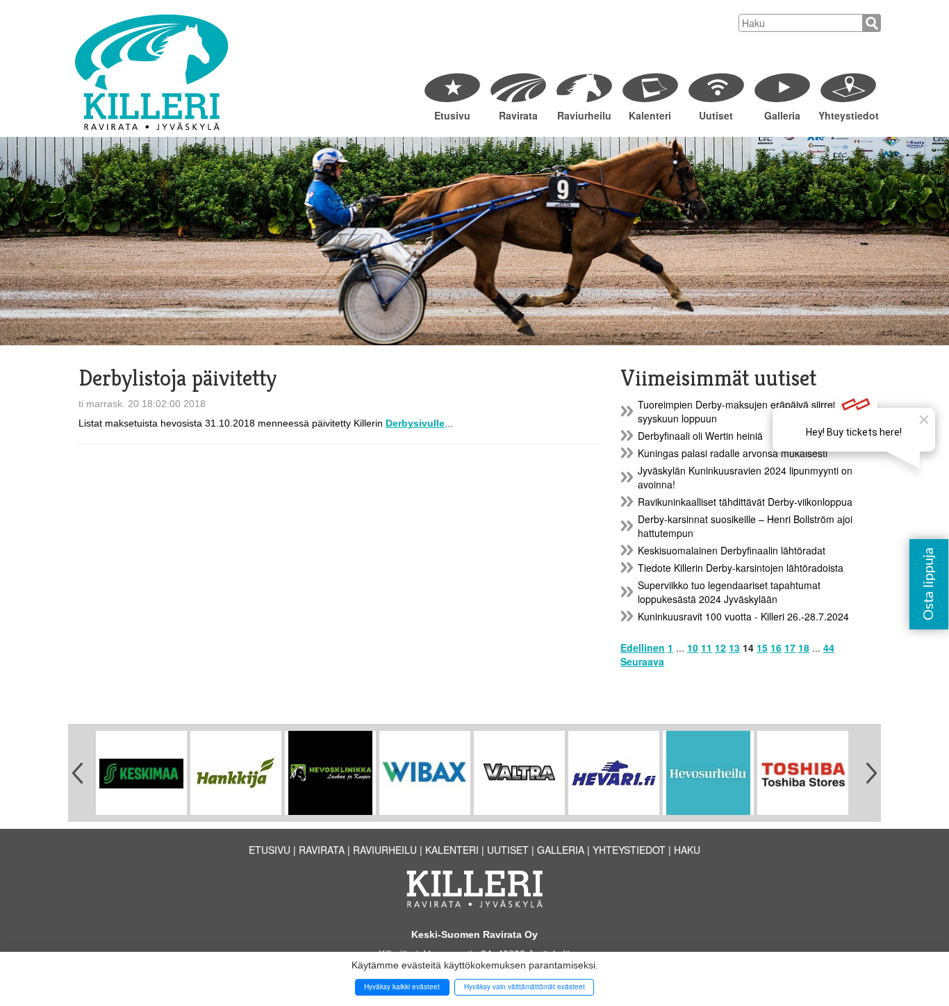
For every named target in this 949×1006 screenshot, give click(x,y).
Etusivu (452, 115)
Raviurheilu (584, 115)
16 (776, 647)
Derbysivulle (415, 423)
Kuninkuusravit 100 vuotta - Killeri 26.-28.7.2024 (743, 616)
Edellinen (642, 647)
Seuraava (642, 661)
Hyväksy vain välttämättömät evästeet (524, 986)
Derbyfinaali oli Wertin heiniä (700, 436)
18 (803, 647)
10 (692, 647)
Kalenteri (650, 115)
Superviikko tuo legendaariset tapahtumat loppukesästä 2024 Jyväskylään (729, 592)
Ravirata (518, 115)
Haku (687, 850)
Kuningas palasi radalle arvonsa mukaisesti (732, 453)
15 (762, 647)
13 (734, 647)
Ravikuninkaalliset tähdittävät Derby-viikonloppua (745, 502)
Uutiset (716, 115)
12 (720, 647)
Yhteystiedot (847, 115)
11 (706, 647)
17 (789, 647)
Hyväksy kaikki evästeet (402, 986)
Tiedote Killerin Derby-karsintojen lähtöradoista (740, 568)
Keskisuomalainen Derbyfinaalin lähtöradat (731, 550)
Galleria (782, 115)
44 (828, 647)
